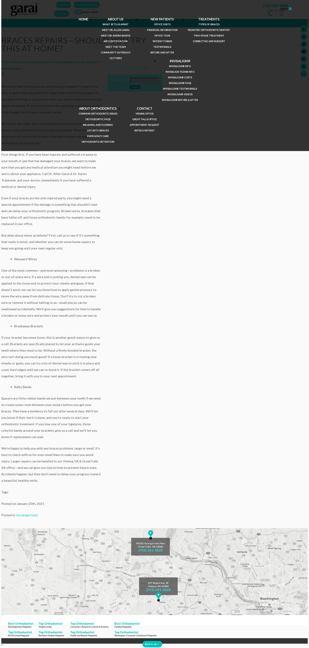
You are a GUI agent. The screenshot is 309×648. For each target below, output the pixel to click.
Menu (284, 8)
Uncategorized (26, 515)
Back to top (151, 644)
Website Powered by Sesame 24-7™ (23, 644)
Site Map (49, 644)
